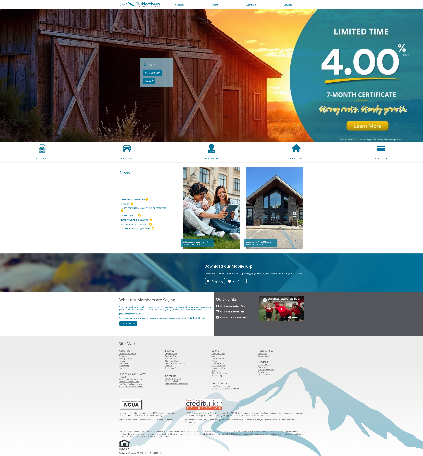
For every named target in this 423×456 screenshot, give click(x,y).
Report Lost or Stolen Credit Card (225, 389)
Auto (213, 356)
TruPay (148, 81)
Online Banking (151, 73)
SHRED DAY (126, 204)
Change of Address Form (129, 382)
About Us (251, 5)
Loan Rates (262, 354)
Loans (215, 5)
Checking (173, 379)
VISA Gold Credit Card (221, 386)
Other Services (264, 374)
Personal (215, 361)
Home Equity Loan (219, 373)
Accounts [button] (180, 5)
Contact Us (123, 356)
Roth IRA (168, 366)
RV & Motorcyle (218, 358)
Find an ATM (263, 367)
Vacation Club (171, 358)
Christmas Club (171, 361)
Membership (124, 366)
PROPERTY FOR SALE (129, 215)
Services (288, 5)
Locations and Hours (127, 354)
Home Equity (217, 375)
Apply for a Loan (218, 354)
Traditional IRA (171, 368)
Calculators (262, 372)
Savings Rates (263, 356)
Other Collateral (218, 366)
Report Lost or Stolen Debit (176, 383)
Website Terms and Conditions (131, 386)
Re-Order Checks (172, 381)
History (122, 361)
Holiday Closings (126, 358)
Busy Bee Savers (172, 356)
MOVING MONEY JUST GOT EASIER (135, 224)
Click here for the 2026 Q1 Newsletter (136, 229)
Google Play (218, 281)
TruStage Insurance (266, 369)
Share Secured (218, 363)
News (121, 368)
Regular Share (171, 354)
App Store (238, 281)
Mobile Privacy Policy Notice (130, 379)
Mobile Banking (264, 365)
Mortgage (216, 370)
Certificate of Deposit (175, 363)
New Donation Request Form (131, 384)
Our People (123, 363)
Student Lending (218, 368)
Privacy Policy (124, 377)
